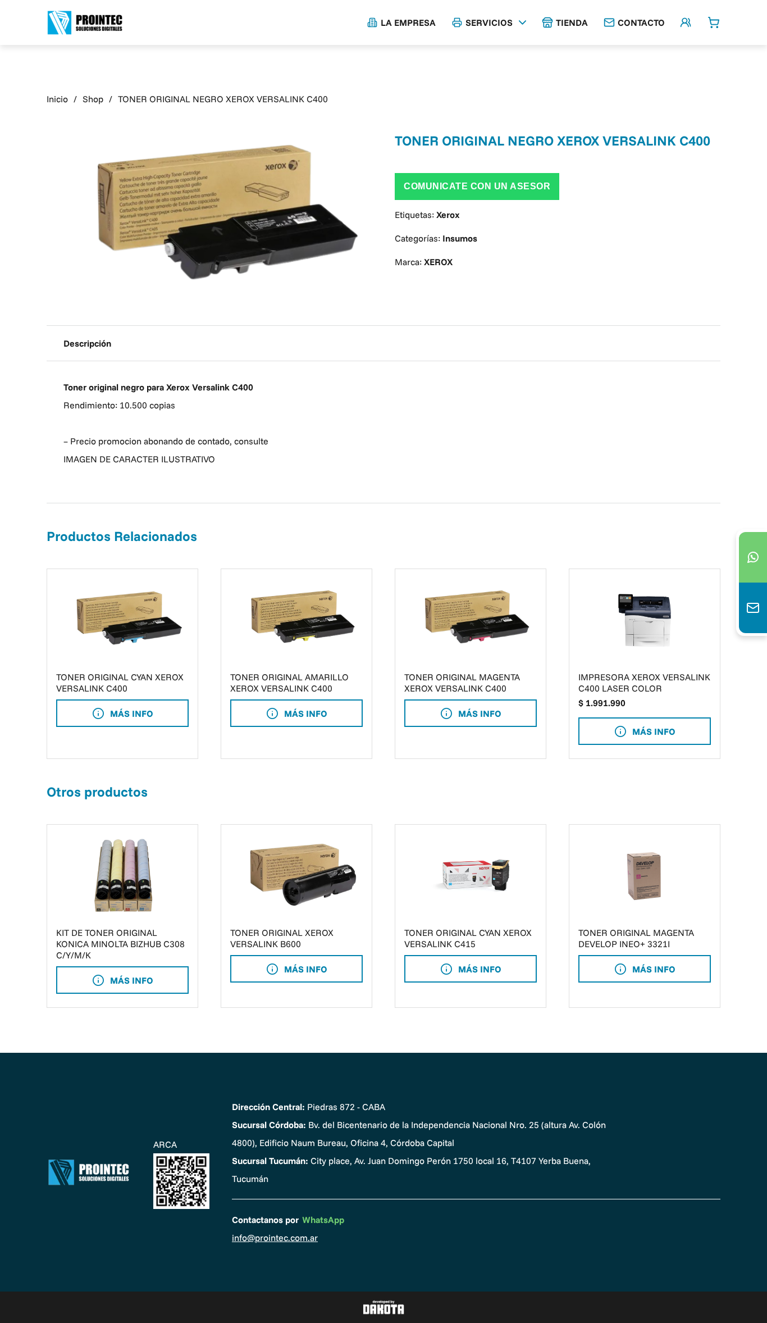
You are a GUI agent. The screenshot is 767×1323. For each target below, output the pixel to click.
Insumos (459, 238)
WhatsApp (323, 1219)
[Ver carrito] (713, 22)
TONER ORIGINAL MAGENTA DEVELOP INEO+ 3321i (636, 938)
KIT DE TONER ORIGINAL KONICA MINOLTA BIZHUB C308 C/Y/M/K (120, 944)
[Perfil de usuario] (685, 22)
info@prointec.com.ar (275, 1237)
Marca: (424, 261)
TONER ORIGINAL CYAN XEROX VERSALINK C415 (468, 938)
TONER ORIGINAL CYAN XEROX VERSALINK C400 (120, 682)
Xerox (448, 214)
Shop (93, 98)
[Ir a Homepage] (89, 1172)
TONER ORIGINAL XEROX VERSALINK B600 (282, 938)
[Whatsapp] (753, 557)
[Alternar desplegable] (522, 22)
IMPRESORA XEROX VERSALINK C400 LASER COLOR (644, 682)
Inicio (57, 98)
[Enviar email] (753, 608)
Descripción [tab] (87, 343)
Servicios (489, 22)
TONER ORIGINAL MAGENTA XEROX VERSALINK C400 (462, 682)
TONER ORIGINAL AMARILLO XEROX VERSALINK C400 (289, 682)
